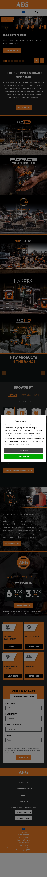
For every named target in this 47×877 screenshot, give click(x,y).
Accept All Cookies (23, 456)
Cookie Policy (35, 436)
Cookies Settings (23, 450)
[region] (23, 438)
